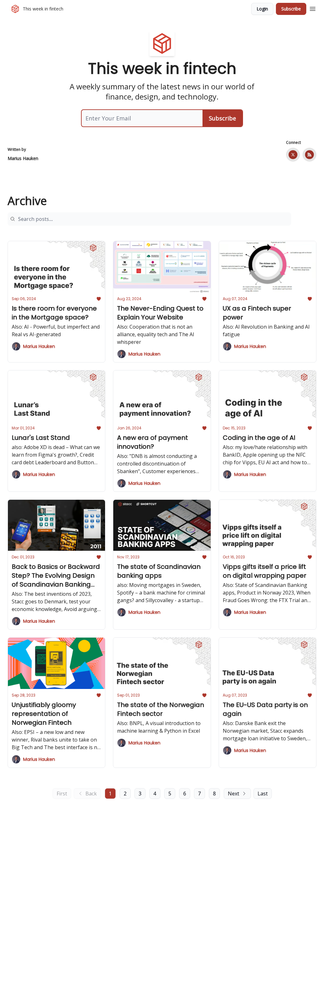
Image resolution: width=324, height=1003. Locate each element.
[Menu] (312, 8)
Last (263, 793)
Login (262, 9)
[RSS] (309, 155)
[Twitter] (293, 155)
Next (233, 793)
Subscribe (291, 9)
